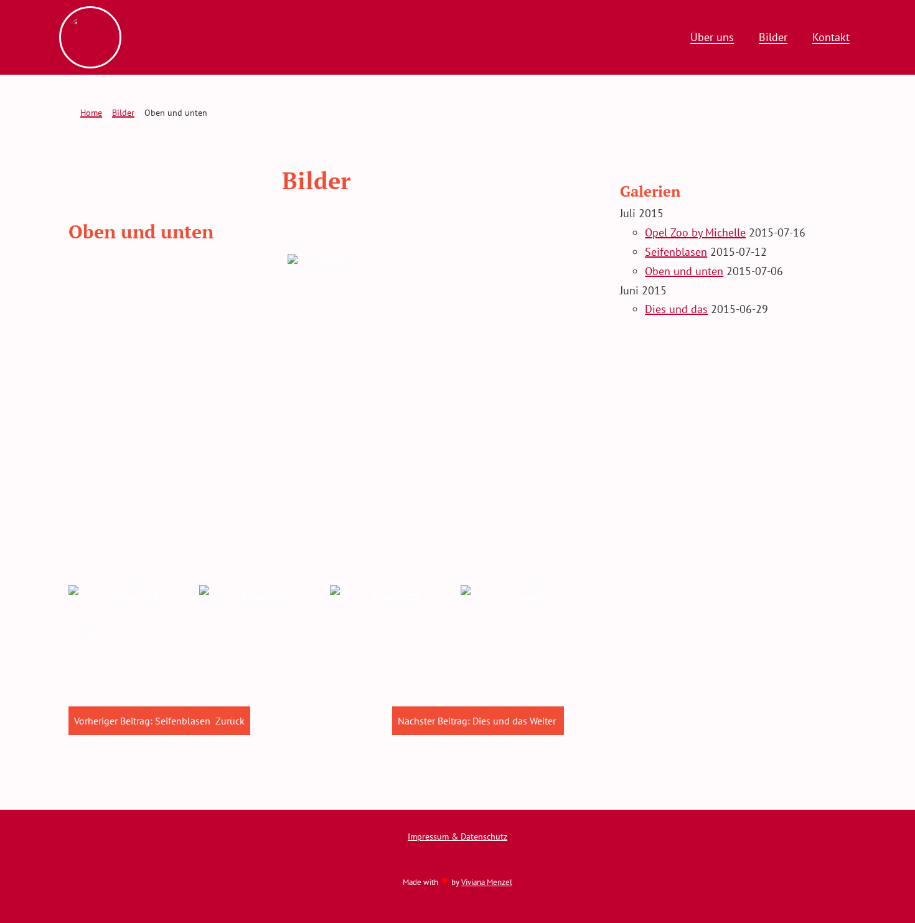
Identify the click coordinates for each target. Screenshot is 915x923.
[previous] (92, 631)
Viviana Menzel (486, 882)
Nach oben (870, 900)
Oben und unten (684, 271)
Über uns (712, 37)
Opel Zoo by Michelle (695, 232)
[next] (541, 631)
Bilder (773, 37)
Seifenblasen (676, 252)
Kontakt (831, 37)
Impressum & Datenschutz (457, 836)
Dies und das (676, 309)
